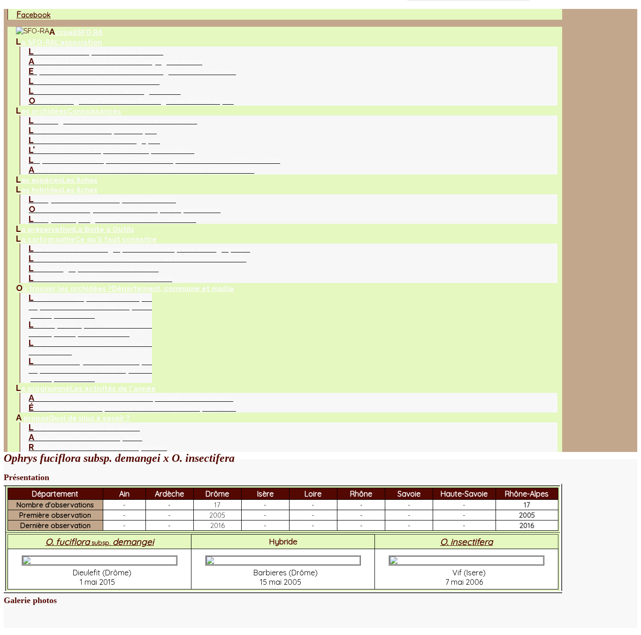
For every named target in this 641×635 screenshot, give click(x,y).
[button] (283, 477)
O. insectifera (466, 541)
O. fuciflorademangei (100, 541)
